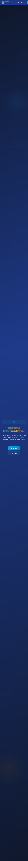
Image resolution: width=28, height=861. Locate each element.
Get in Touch (14, 453)
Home (12, 2)
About (17, 2)
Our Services (14, 448)
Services (23, 2)
